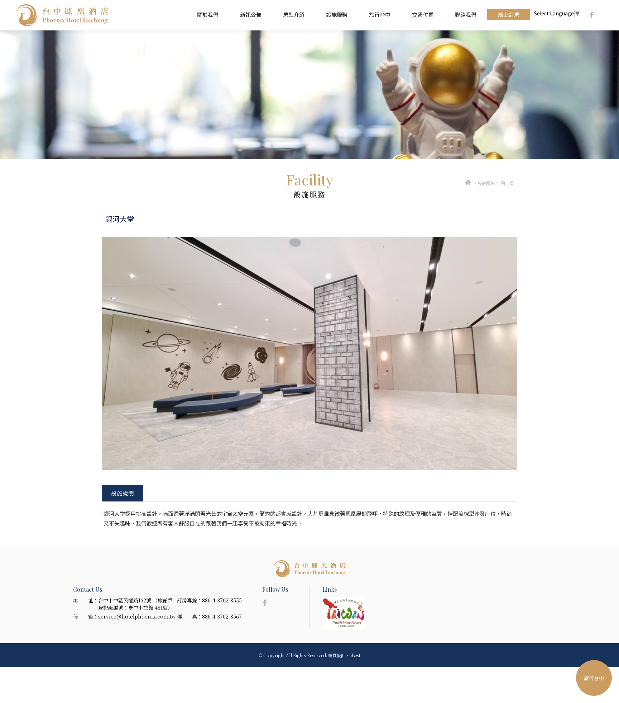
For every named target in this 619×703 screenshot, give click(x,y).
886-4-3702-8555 (222, 600)
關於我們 (208, 14)
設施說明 (122, 493)
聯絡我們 (465, 14)
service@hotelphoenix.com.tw (137, 616)
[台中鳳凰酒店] (468, 183)
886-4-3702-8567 (222, 616)
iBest (355, 655)
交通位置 (422, 14)
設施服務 (336, 14)
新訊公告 (250, 14)
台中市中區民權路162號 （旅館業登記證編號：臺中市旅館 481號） (135, 604)
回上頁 (507, 183)
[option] (309, 94)
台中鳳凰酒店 (62, 15)
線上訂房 (508, 14)
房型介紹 (293, 14)
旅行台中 (379, 14)
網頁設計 (336, 655)
